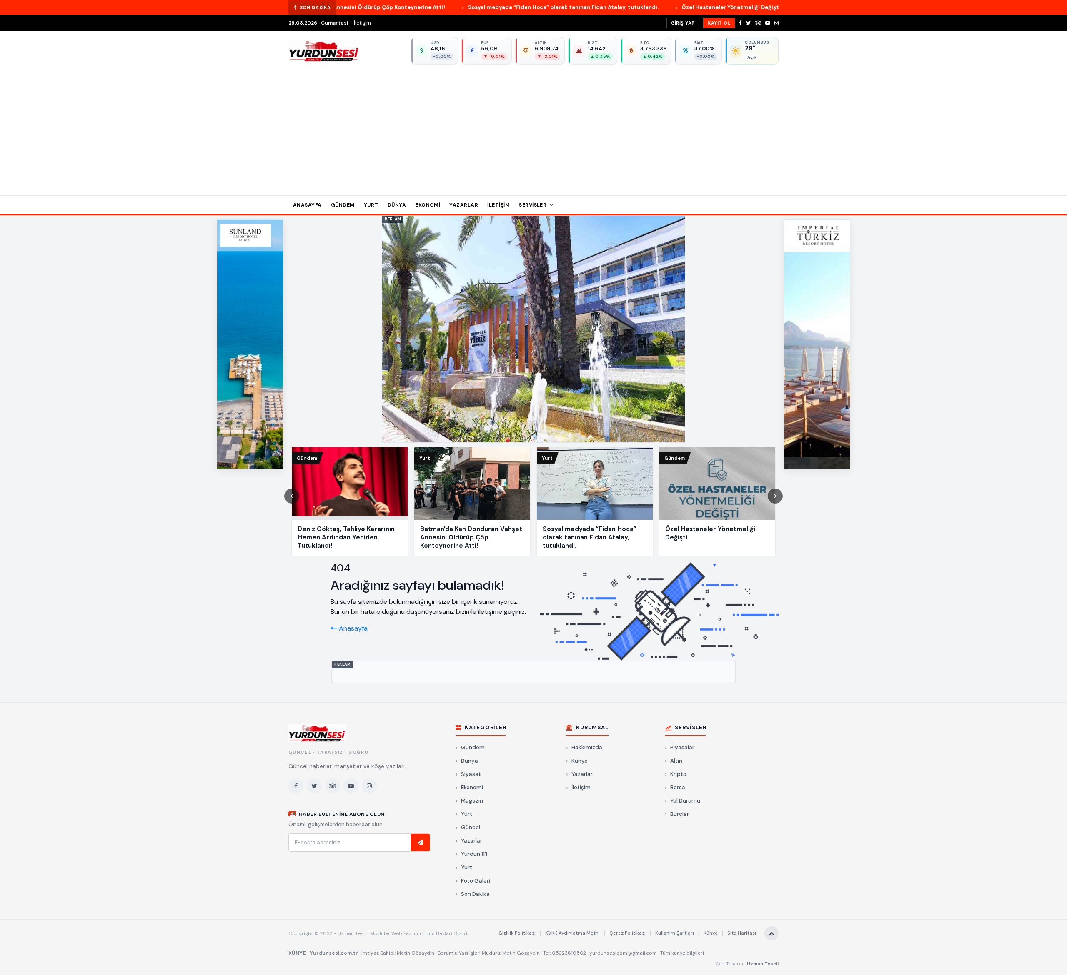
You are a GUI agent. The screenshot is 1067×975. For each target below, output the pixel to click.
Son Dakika (475, 894)
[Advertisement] (533, 127)
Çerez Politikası (627, 933)
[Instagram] (776, 23)
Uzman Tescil (763, 964)
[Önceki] (291, 496)
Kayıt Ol (719, 23)
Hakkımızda (586, 747)
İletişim (362, 23)
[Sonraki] (775, 496)
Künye (579, 760)
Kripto (678, 774)
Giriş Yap (683, 23)
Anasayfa (307, 205)
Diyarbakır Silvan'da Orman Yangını (757, 7)
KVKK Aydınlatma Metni (572, 933)
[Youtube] (767, 23)
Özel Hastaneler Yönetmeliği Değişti (637, 7)
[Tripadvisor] (758, 23)
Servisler (533, 205)
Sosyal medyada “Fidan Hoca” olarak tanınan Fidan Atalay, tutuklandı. (470, 7)
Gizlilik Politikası (517, 933)
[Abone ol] (420, 842)
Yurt (371, 205)
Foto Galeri (475, 880)
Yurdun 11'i (474, 854)
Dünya (397, 205)
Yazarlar (463, 205)
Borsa (677, 787)
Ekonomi (427, 205)
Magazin (472, 800)
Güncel (470, 827)
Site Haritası (741, 933)
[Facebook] (740, 23)
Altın (676, 760)
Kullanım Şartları (674, 933)
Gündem (343, 205)
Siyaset (471, 774)
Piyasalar (682, 747)
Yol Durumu (685, 800)
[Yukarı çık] (771, 933)
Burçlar (679, 814)
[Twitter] (748, 23)
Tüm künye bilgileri (682, 953)
